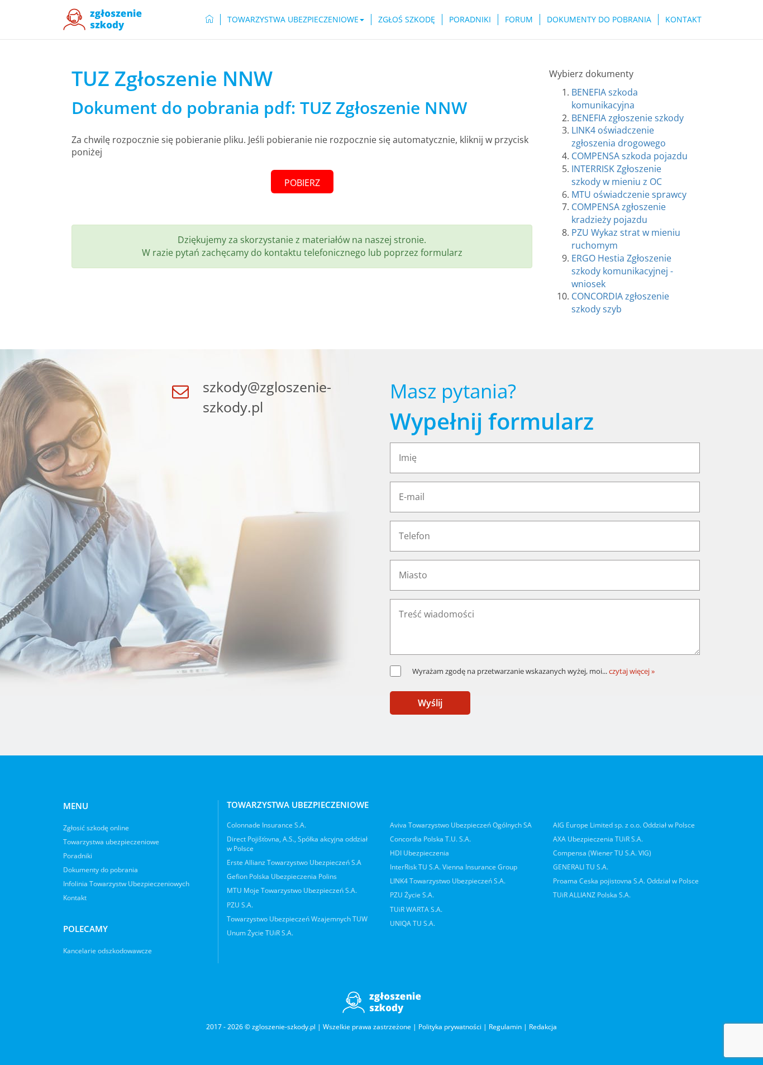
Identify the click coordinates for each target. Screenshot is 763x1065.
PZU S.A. (240, 905)
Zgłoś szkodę (406, 19)
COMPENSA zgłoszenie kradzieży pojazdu (618, 213)
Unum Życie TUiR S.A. (260, 933)
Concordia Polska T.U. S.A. (430, 839)
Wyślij (430, 703)
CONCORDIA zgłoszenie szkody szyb (620, 302)
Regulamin (505, 1026)
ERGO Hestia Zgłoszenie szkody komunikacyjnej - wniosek (622, 271)
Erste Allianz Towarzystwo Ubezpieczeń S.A (294, 862)
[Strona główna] (102, 19)
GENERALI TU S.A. (580, 867)
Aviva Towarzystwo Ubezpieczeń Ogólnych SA (461, 825)
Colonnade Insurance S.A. (266, 825)
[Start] (209, 19)
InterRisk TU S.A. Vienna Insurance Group (453, 867)
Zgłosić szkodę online (96, 828)
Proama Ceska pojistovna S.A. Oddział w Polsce (626, 881)
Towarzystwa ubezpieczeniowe (111, 842)
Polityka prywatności (449, 1026)
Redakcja (543, 1026)
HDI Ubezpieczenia (419, 853)
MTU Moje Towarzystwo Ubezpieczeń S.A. (292, 890)
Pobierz (302, 183)
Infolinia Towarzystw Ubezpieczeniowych (126, 883)
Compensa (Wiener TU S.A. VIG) (602, 853)
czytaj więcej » (632, 671)
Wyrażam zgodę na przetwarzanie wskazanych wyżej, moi (509, 671)
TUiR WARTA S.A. (416, 909)
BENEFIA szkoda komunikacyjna (604, 98)
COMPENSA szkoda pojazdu (629, 156)
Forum (519, 19)
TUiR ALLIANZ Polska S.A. (592, 895)
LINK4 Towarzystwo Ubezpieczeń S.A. (448, 881)
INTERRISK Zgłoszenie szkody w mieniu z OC (616, 175)
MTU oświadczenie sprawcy (628, 194)
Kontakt (683, 19)
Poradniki (470, 19)
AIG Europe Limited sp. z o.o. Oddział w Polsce (624, 825)
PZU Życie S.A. (412, 895)
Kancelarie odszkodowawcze (107, 950)
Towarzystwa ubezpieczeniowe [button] (293, 19)
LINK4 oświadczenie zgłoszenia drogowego (618, 136)
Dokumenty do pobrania (599, 19)
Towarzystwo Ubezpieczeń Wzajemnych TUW (297, 919)
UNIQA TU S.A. (412, 923)
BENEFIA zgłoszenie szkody (627, 118)
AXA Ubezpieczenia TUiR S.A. (598, 839)
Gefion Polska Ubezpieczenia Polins (282, 876)
